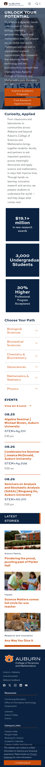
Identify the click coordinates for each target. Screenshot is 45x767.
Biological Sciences (14, 330)
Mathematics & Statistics (18, 377)
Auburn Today (11, 714)
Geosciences (16, 367)
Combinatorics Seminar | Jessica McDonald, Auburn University (21, 455)
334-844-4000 (10, 676)
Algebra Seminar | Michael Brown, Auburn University (21, 422)
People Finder (11, 734)
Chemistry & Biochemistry (16, 356)
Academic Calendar (13, 741)
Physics (12, 389)
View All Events (15, 406)
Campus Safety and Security (18, 744)
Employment (10, 706)
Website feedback (11, 680)
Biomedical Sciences (15, 343)
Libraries (8, 711)
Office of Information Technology (20, 702)
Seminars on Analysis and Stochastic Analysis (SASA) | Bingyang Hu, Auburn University (22, 489)
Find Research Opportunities (22, 102)
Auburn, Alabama (11, 672)
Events (7, 718)
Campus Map (10, 731)
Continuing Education (15, 699)
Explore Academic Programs (22, 92)
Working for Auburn (14, 737)
